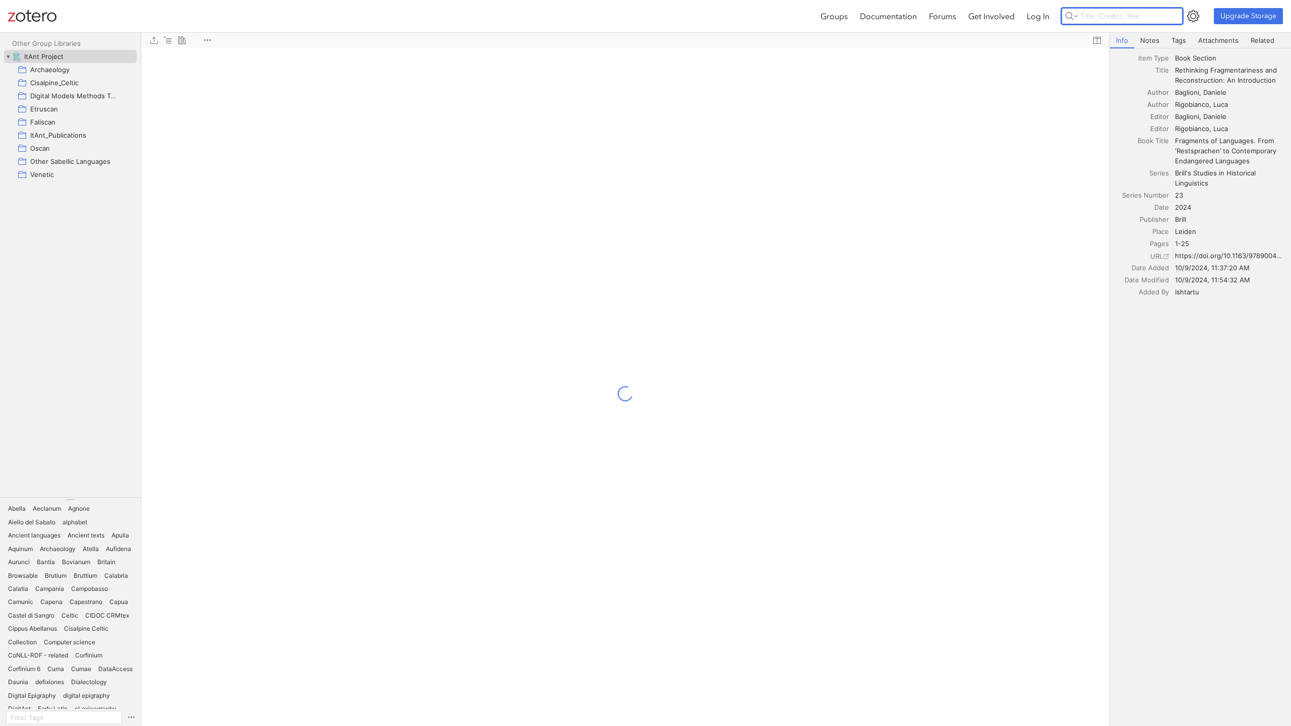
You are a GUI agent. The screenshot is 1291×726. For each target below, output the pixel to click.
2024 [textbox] (1183, 207)
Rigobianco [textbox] (1192, 104)
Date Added (1150, 268)
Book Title (1153, 141)
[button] (17, 508)
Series (1159, 173)
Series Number (1145, 195)
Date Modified (1147, 280)
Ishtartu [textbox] (1187, 292)
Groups (834, 16)
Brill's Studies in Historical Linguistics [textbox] (1216, 178)
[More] (207, 40)
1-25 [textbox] (1182, 243)
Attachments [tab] (1218, 40)
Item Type (1153, 58)
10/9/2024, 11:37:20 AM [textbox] (1212, 268)
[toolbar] (625, 40)
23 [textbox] (1179, 195)
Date (1161, 207)
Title (1162, 70)
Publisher (1154, 219)
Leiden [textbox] (1185, 231)
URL (1156, 256)
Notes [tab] (1149, 40)
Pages (1159, 243)
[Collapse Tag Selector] (70, 500)
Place (1160, 231)
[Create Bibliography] (182, 40)
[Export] (153, 40)
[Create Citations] (167, 40)
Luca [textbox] (1220, 104)
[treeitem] (70, 56)
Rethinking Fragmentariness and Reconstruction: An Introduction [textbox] (1227, 75)
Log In (1038, 16)
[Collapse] (8, 56)
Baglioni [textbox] (1187, 92)
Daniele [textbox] (1214, 92)
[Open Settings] (1193, 16)
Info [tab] (1122, 40)
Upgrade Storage (1248, 16)
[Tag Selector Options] (131, 717)
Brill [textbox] (1180, 219)
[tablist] (1200, 40)
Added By (1154, 292)
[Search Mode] (1071, 16)
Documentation (888, 16)
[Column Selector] (1096, 40)
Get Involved (991, 16)
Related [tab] (1262, 40)
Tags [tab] (1178, 40)
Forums (942, 16)
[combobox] (1230, 58)
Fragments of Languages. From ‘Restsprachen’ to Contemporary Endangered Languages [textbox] (1226, 151)
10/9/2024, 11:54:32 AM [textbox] (1212, 280)
